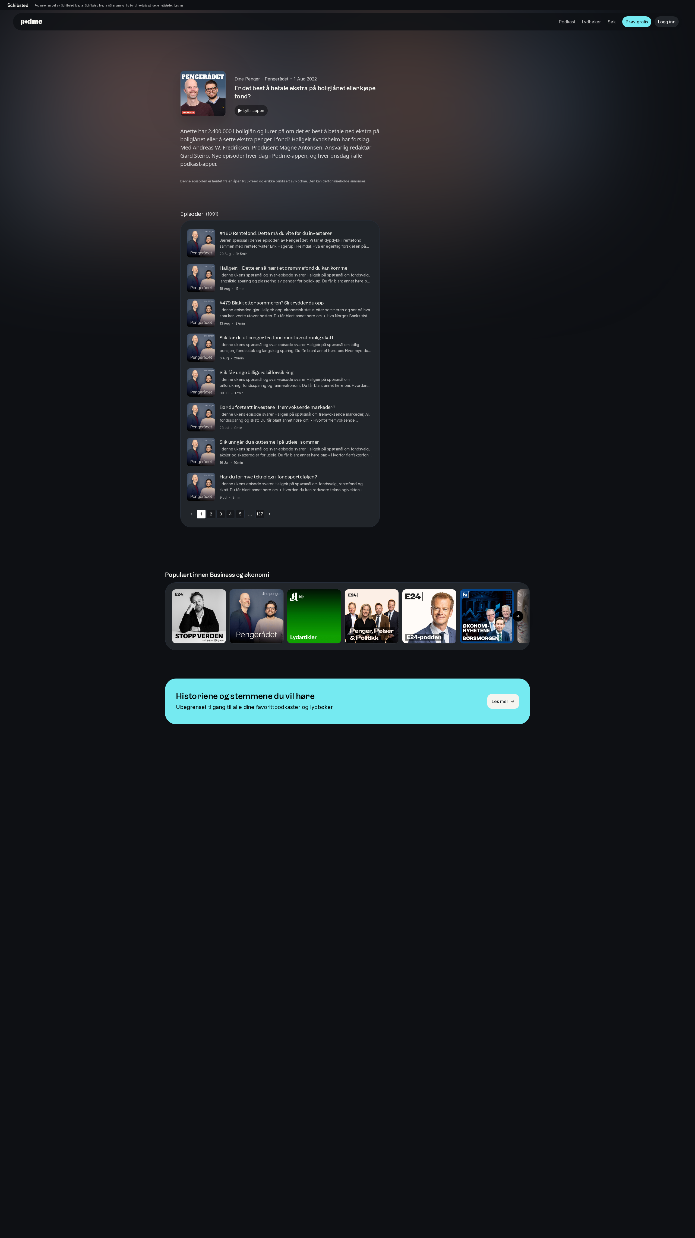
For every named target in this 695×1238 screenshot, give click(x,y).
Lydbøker (591, 21)
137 (260, 514)
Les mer (179, 5)
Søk (612, 21)
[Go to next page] (269, 514)
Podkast (567, 21)
